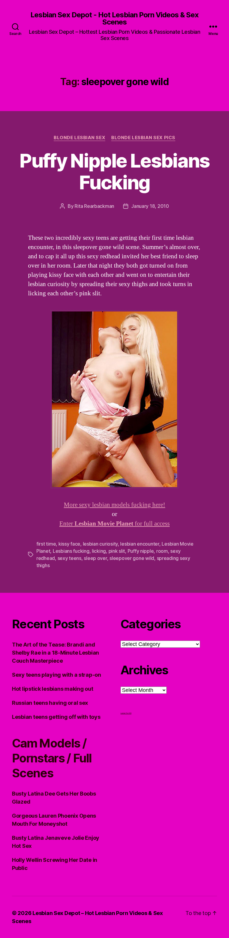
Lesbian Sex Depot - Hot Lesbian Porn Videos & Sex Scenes (114, 18)
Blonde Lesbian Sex (79, 137)
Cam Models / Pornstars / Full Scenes (52, 758)
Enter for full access (114, 524)
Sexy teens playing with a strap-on (56, 675)
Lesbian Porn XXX (125, 713)
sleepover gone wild (131, 558)
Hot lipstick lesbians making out (52, 689)
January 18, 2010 (150, 206)
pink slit (117, 551)
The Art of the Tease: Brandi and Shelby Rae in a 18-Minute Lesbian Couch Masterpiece (55, 652)
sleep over (95, 558)
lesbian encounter (139, 544)
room (162, 551)
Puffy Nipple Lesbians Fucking (114, 171)
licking (99, 551)
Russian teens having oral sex (50, 703)
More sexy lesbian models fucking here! (114, 505)
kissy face (69, 544)
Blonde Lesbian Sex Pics (143, 137)
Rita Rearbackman (94, 206)
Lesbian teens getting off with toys (56, 717)
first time (46, 544)
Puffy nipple (141, 551)
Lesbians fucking (71, 551)
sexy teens (69, 558)
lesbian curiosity (100, 544)
